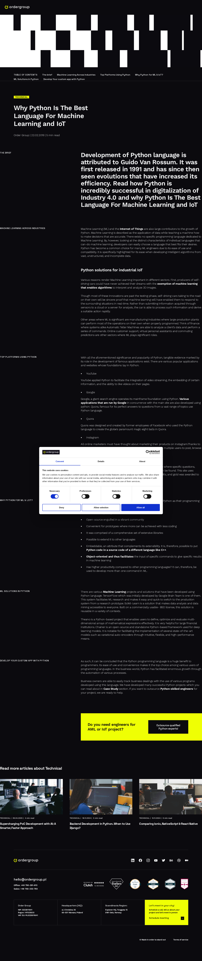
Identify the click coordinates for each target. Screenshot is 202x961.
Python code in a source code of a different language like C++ (126, 550)
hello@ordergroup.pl (30, 879)
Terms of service (180, 940)
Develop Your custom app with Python (64, 79)
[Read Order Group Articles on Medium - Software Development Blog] (186, 861)
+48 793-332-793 (29, 889)
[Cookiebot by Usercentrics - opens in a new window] (148, 452)
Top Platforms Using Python (115, 74)
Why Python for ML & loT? (149, 74)
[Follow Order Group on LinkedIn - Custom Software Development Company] (132, 861)
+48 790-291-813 (29, 885)
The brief (47, 74)
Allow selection (101, 507)
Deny (61, 507)
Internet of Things (131, 229)
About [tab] (142, 461)
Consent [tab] (60, 461)
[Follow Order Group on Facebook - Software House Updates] (140, 861)
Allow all (140, 507)
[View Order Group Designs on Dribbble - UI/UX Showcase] (179, 861)
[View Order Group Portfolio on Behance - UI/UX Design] (171, 861)
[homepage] (17, 7)
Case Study (110, 688)
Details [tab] (101, 461)
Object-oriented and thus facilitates (110, 556)
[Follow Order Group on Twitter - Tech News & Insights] (163, 861)
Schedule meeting (159, 917)
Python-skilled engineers (176, 688)
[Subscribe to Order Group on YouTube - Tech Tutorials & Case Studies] (155, 861)
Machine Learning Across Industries (76, 74)
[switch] (85, 496)
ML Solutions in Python (26, 79)
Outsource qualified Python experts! (168, 727)
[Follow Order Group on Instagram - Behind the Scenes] (148, 861)
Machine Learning (114, 591)
